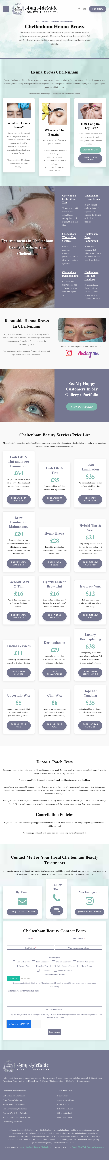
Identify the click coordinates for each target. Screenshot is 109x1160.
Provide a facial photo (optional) (54, 974)
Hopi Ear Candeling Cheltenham (15, 1108)
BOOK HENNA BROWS (90, 158)
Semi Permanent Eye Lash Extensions (17, 1117)
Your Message (54, 987)
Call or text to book (64, 1113)
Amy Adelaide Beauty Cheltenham (36, 1147)
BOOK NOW (97, 9)
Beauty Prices (62, 1095)
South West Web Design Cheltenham (88, 1147)
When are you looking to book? (78, 948)
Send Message (54, 1032)
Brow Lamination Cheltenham (14, 1104)
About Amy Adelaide (65, 1100)
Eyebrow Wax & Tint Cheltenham (15, 1113)
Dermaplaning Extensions (12, 1121)
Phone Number (79, 938)
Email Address (30, 948)
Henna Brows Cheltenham (12, 1100)
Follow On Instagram (65, 1108)
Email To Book (63, 1104)
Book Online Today (64, 1117)
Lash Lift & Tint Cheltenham (14, 1095)
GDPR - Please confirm (54, 1009)
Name (30, 938)
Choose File (13, 978)
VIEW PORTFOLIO (82, 406)
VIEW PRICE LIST (90, 150)
